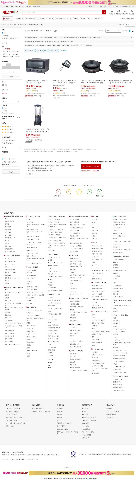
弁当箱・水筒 (74, 236)
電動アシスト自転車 (119, 222)
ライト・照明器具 (10, 251)
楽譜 (49, 311)
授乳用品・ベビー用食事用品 (100, 299)
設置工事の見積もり (11, 420)
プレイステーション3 (76, 278)
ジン (93, 225)
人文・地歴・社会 (53, 325)
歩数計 (28, 348)
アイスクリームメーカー (12, 344)
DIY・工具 (95, 352)
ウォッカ (94, 233)
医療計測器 (73, 318)
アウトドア (116, 247)
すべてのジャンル (6, 24)
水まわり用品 (74, 251)
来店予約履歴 (60, 426)
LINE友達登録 (86, 429)
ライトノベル (52, 347)
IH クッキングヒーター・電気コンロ (14, 327)
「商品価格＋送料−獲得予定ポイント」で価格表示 (37, 31)
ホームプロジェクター (33, 236)
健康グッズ (73, 365)
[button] (4, 66)
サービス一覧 (58, 478)
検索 (11, 76)
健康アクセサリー (75, 367)
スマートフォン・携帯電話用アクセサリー (57, 225)
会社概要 (125, 6)
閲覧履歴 (59, 414)
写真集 (50, 352)
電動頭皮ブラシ (31, 331)
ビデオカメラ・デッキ (33, 239)
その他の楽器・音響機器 (55, 290)
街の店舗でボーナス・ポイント (41, 411)
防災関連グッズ (96, 360)
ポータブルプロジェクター (34, 263)
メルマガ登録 (85, 426)
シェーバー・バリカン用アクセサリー (36, 319)
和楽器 (50, 285)
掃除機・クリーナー (10, 238)
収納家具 (115, 347)
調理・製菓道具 (74, 222)
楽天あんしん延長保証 (12, 411)
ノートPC (29, 273)
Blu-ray (50, 362)
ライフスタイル (52, 319)
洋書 (49, 344)
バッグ (115, 308)
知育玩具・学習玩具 (97, 248)
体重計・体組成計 (32, 350)
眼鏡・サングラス (118, 252)
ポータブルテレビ (32, 247)
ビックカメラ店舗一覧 (114, 6)
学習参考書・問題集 (54, 328)
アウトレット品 (117, 379)
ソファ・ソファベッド (119, 329)
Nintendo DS (73, 289)
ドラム (50, 268)
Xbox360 (72, 272)
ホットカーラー (31, 325)
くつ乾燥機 (8, 235)
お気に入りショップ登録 (89, 420)
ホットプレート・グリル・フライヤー (14, 308)
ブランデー (95, 236)
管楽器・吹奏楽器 (53, 265)
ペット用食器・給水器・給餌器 (101, 331)
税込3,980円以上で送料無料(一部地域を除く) (28, 6)
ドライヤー (41, 18)
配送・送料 (85, 408)
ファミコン (73, 291)
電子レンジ (98, 18)
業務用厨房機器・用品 (76, 243)
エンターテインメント (54, 303)
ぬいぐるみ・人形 (97, 245)
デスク (115, 337)
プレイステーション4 (76, 264)
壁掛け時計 (116, 291)
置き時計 (115, 294)
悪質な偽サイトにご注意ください (28, 459)
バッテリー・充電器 (54, 235)
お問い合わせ (85, 438)
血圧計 (28, 353)
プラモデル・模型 (97, 254)
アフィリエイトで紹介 (88, 432)
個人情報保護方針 (111, 414)
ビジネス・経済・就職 (54, 314)
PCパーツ (29, 300)
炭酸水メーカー (9, 330)
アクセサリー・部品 (32, 253)
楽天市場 (131, 6)
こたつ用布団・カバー (119, 367)
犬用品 (94, 317)
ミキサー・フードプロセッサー (14, 323)
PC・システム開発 (53, 341)
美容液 (72, 336)
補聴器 (28, 339)
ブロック (94, 276)
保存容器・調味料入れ (76, 227)
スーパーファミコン (75, 294)
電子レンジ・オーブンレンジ (13, 292)
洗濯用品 (115, 268)
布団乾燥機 (8, 232)
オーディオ (30, 222)
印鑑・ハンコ (117, 262)
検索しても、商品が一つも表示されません (40, 170)
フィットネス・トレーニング (121, 241)
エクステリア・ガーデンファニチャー (101, 369)
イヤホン (50, 18)
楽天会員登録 (130, 18)
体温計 (28, 356)
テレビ (90, 18)
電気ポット (8, 315)
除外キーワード (6, 164)
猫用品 (94, 315)
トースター (8, 300)
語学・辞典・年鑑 (53, 336)
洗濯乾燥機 (8, 227)
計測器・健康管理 (75, 359)
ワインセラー (9, 320)
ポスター (50, 355)
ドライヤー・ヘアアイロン (34, 310)
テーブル (115, 334)
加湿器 (7, 280)
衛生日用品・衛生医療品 (77, 307)
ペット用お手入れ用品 (98, 320)
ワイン (94, 222)
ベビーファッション (97, 288)
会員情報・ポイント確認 (64, 423)
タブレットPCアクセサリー (56, 229)
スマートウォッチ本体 (54, 240)
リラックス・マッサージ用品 (78, 370)
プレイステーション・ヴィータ (79, 275)
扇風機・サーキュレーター (12, 278)
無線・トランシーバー (33, 256)
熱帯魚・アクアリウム (98, 323)
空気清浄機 (59, 18)
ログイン (122, 18)
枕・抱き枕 (116, 323)
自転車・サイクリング (119, 219)
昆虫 (93, 337)
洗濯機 (83, 18)
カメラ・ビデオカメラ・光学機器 (36, 225)
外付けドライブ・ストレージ (35, 292)
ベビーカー (95, 302)
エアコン (68, 18)
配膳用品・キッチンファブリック (79, 239)
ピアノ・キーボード (54, 257)
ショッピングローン (11, 414)
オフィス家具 (117, 369)
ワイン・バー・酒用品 (76, 248)
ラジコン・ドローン (97, 259)
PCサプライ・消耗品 (33, 286)
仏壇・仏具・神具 (118, 390)
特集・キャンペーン (38, 408)
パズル (94, 262)
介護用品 (72, 315)
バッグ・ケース (117, 233)
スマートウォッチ (118, 297)
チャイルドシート (97, 305)
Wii (71, 286)
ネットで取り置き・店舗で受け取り (16, 423)
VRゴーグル (51, 250)
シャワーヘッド (31, 334)
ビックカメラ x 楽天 (7, 6)
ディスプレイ (30, 278)
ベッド (115, 326)
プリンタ (29, 281)
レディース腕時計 (118, 288)
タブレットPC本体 (53, 222)
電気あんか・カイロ (10, 272)
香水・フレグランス (75, 347)
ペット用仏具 (95, 339)
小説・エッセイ (52, 330)
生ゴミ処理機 (9, 341)
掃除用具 (115, 265)
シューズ (115, 230)
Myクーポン (60, 420)
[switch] (18, 117)
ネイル (72, 338)
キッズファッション (97, 285)
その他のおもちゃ (97, 279)
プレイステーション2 (76, 280)
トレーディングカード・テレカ (101, 270)
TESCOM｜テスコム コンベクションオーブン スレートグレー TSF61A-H (37, 83)
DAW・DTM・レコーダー (55, 263)
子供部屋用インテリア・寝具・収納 (122, 343)
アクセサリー (52, 274)
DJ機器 (50, 279)
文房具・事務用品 (118, 259)
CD (49, 365)
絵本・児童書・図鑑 (54, 300)
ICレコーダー (30, 245)
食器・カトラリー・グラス (77, 225)
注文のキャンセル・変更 (89, 417)
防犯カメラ (95, 357)
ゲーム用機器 (30, 297)
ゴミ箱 (115, 364)
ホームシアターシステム (34, 242)
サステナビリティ (80, 478)
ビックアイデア (30, 18)
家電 (14, 24)
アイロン (7, 240)
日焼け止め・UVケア (76, 344)
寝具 (114, 318)
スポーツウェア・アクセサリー (122, 250)
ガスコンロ (8, 312)
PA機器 (50, 260)
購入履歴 (59, 417)
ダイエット (73, 356)
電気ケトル (8, 318)
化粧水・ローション (75, 330)
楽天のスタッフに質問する (91, 166)
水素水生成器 (9, 339)
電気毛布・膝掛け (10, 269)
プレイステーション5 (76, 261)
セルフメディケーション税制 (10, 459)
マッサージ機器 (31, 337)
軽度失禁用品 (74, 320)
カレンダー (51, 317)
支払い (84, 411)
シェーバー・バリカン (33, 315)
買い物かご (60, 408)
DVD (49, 368)
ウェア (115, 238)
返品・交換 (85, 414)
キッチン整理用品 (75, 233)
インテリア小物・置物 (119, 372)
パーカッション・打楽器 (55, 276)
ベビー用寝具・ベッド (98, 297)
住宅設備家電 (9, 249)
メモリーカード (31, 250)
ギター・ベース (52, 271)
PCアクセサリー (31, 275)
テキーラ (94, 238)
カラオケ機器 (52, 288)
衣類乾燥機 (8, 229)
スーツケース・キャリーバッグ (122, 305)
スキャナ (29, 284)
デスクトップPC (31, 270)
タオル (115, 279)
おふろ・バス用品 (97, 294)
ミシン (7, 243)
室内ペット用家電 (97, 342)
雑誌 (49, 322)
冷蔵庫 (76, 18)
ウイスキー (95, 219)
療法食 (94, 345)
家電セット (19, 18)
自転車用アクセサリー (119, 225)
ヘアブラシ (30, 313)
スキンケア (73, 327)
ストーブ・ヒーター (10, 261)
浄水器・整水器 (9, 336)
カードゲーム (95, 265)
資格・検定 (51, 350)
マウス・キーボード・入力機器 (36, 295)
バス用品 (115, 273)
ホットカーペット (10, 264)
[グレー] (3, 85)
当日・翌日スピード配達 (13, 408)
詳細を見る (89, 45)
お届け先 (4, 98)
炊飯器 (7, 295)
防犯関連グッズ (117, 382)
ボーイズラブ (52, 333)
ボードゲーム (95, 268)
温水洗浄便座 (30, 342)
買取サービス (10, 426)
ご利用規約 (109, 417)
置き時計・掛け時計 (119, 355)
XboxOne (72, 269)
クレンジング (74, 333)
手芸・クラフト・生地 (119, 270)
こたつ (7, 267)
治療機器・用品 (74, 304)
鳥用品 (94, 328)
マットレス (116, 321)
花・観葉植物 (95, 373)
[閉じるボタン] (132, 37)
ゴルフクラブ (117, 227)
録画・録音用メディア (33, 229)
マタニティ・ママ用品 (98, 291)
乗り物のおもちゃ (97, 251)
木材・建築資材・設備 (98, 363)
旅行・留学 (51, 305)
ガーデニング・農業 (97, 366)
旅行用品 (115, 311)
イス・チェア (117, 340)
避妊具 (72, 309)
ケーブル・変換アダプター (56, 232)
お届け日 (4, 105)
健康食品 (72, 362)
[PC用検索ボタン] (104, 12)
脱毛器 (28, 323)
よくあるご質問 (101, 6)
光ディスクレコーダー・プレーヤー (36, 233)
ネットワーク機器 (32, 289)
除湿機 (7, 283)
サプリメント (74, 354)
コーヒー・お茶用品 (75, 246)
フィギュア (95, 256)
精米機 (7, 298)
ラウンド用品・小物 (119, 236)
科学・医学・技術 (53, 339)
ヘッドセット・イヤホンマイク (57, 237)
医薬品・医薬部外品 (75, 301)
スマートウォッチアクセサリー (57, 243)
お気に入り (60, 411)
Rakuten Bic (10, 12)
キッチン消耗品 (74, 230)
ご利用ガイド (92, 6)
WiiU (71, 283)
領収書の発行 (85, 423)
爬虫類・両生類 (96, 334)
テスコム (4, 93)
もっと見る (29, 174)
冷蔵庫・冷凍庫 (9, 221)
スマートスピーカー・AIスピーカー (35, 259)
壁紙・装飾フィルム (119, 358)
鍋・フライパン (74, 219)
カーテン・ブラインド (119, 350)
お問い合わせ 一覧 (68, 478)
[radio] (2, 32)
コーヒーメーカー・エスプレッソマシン (14, 304)
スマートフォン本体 (54, 219)
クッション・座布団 (119, 332)
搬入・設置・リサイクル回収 (14, 417)
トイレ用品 (116, 276)
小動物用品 (95, 326)
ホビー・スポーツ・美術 (55, 308)
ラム (93, 227)
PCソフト (29, 303)
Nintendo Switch (74, 258)
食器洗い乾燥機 (9, 333)
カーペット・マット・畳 (120, 353)
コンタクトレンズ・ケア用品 (78, 312)
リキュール (95, 230)
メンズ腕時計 (117, 285)
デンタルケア (30, 328)
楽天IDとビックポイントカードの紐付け (68, 432)
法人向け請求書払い (62, 429)
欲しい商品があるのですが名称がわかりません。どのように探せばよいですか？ (51, 165)
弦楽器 (50, 282)
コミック (50, 297)
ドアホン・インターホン (99, 355)
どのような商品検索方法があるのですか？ (40, 168)
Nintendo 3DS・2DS (76, 266)
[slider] (2, 69)
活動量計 (29, 345)
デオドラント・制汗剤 (76, 341)
